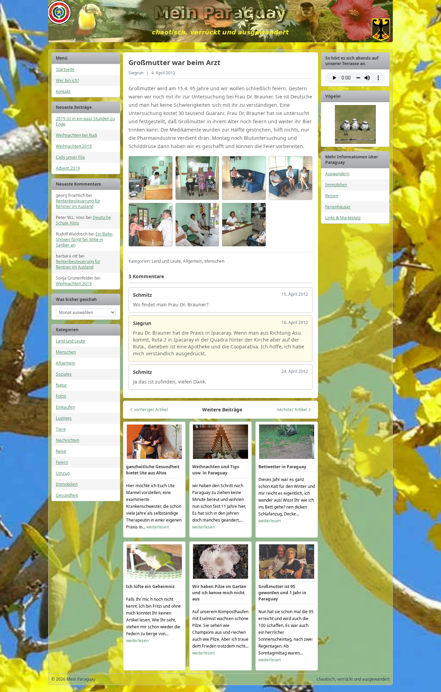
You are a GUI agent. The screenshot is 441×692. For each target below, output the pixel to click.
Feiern (62, 462)
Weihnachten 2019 (74, 146)
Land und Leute (70, 341)
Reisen (331, 196)
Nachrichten (67, 440)
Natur (61, 385)
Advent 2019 (68, 168)
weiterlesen (157, 527)
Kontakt (63, 91)
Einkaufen (65, 407)
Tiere (61, 429)
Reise (61, 451)
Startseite (65, 69)
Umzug (63, 473)
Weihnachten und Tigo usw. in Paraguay (215, 470)
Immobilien (67, 484)
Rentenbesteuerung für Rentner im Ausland (78, 203)
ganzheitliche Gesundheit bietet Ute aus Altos (153, 470)
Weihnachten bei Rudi (76, 135)
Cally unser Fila (70, 157)
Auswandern (337, 174)
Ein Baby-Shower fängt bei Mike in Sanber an (84, 239)
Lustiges (64, 418)
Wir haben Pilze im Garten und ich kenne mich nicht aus (219, 593)
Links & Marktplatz (343, 218)
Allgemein (65, 363)
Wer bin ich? (67, 80)
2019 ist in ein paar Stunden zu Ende (85, 121)
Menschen (66, 352)
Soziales (64, 374)
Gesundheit (67, 495)
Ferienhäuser (338, 207)
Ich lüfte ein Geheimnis (150, 586)
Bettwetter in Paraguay (282, 467)
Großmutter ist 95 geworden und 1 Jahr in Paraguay (282, 593)
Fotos (61, 396)
